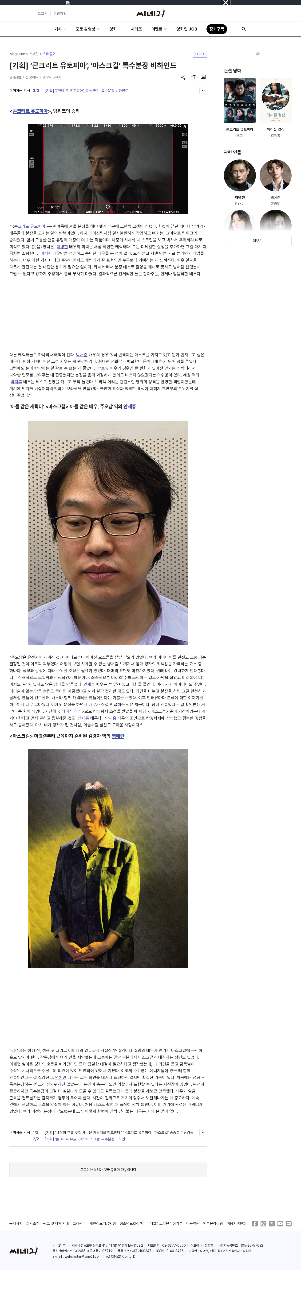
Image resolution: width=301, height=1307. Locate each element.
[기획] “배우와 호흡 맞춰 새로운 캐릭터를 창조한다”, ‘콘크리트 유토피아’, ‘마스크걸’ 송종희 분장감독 (119, 1132)
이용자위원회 (236, 1223)
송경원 (17, 77)
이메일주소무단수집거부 (165, 1223)
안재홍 (129, 406)
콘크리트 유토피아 (30, 111)
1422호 (200, 54)
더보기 (258, 241)
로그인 (43, 13)
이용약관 (192, 1223)
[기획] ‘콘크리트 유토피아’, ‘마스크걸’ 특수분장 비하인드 (87, 91)
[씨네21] (150, 13)
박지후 (16, 381)
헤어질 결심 (72, 711)
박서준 (81, 354)
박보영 (103, 368)
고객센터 (79, 1223)
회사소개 (33, 1223)
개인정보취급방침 (103, 1223)
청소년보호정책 (131, 1223)
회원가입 (60, 13)
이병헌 (62, 246)
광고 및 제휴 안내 (56, 1223)
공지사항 (16, 1223)
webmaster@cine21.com (83, 1256)
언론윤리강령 (213, 1223)
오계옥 (33, 77)
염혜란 (118, 736)
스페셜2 (49, 54)
